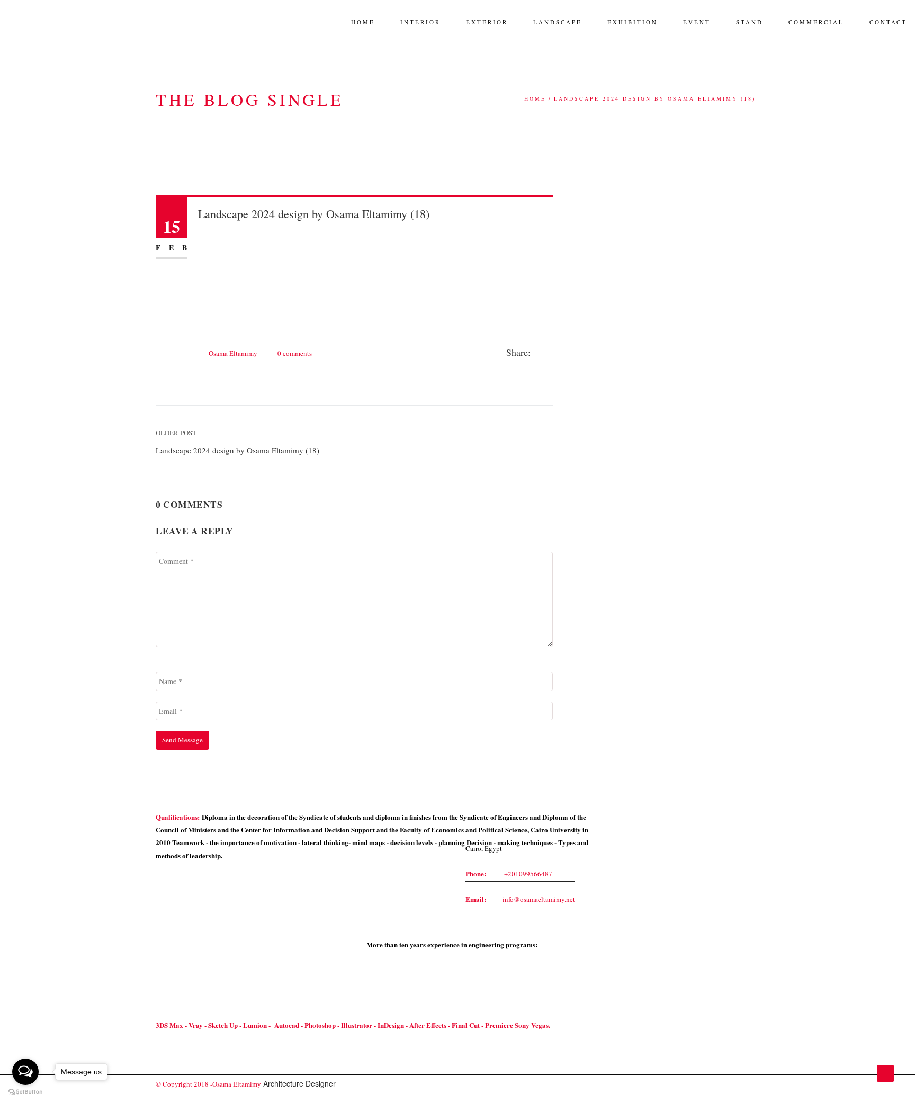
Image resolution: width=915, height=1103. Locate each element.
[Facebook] (538, 353)
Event (697, 22)
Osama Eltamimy (233, 353)
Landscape (557, 22)
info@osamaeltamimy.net (539, 899)
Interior (420, 22)
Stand (749, 22)
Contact (888, 22)
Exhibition (632, 22)
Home (363, 22)
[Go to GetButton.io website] (25, 1092)
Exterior (487, 22)
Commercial (816, 22)
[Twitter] (549, 353)
